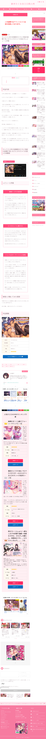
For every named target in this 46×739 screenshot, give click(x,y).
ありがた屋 (19, 401)
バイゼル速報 (18, 711)
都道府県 (35, 192)
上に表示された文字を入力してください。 (10, 686)
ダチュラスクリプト (14, 364)
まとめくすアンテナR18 (6, 711)
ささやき (8, 364)
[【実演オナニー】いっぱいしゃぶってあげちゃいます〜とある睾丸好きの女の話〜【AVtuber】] (20, 394)
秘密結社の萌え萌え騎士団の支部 (38, 730)
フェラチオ (20, 364)
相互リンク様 (34, 726)
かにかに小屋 (26, 401)
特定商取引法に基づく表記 (37, 723)
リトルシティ (3, 716)
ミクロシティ (3, 717)
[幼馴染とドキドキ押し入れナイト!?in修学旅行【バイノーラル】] (11, 605)
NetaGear (3, 719)
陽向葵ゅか (12, 366)
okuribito (3, 713)
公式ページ (15, 464)
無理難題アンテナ (4, 722)
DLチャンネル (34, 10)
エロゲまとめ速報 (19, 714)
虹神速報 (17, 710)
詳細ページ (15, 460)
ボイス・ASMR (4, 34)
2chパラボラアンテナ (5, 723)
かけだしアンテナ (4, 720)
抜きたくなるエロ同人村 (23, 4)
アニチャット (18, 713)
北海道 (35, 189)
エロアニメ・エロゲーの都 (20, 717)
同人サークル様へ (35, 720)
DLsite (25, 389)
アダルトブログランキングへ (38, 225)
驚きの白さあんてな (5, 726)
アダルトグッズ (37, 177)
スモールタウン (4, 714)
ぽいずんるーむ (6, 401)
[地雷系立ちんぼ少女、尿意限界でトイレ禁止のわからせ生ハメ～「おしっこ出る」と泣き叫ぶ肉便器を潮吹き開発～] (7, 394)
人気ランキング (27, 10)
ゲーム (35, 180)
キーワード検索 (20, 10)
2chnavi (2, 710)
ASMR (4, 364)
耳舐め (8, 366)
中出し (25, 364)
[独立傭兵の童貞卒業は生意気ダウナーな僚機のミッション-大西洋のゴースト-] (14, 394)
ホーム (5, 9)
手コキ (4, 366)
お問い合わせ (41, 10)
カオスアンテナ (4, 728)
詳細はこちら (39, 70)
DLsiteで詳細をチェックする (15, 356)
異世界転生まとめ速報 (19, 716)
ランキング (36, 186)
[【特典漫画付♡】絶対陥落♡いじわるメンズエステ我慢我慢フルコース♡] (27, 394)
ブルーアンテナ (4, 725)
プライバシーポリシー (36, 717)
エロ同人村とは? (12, 10)
